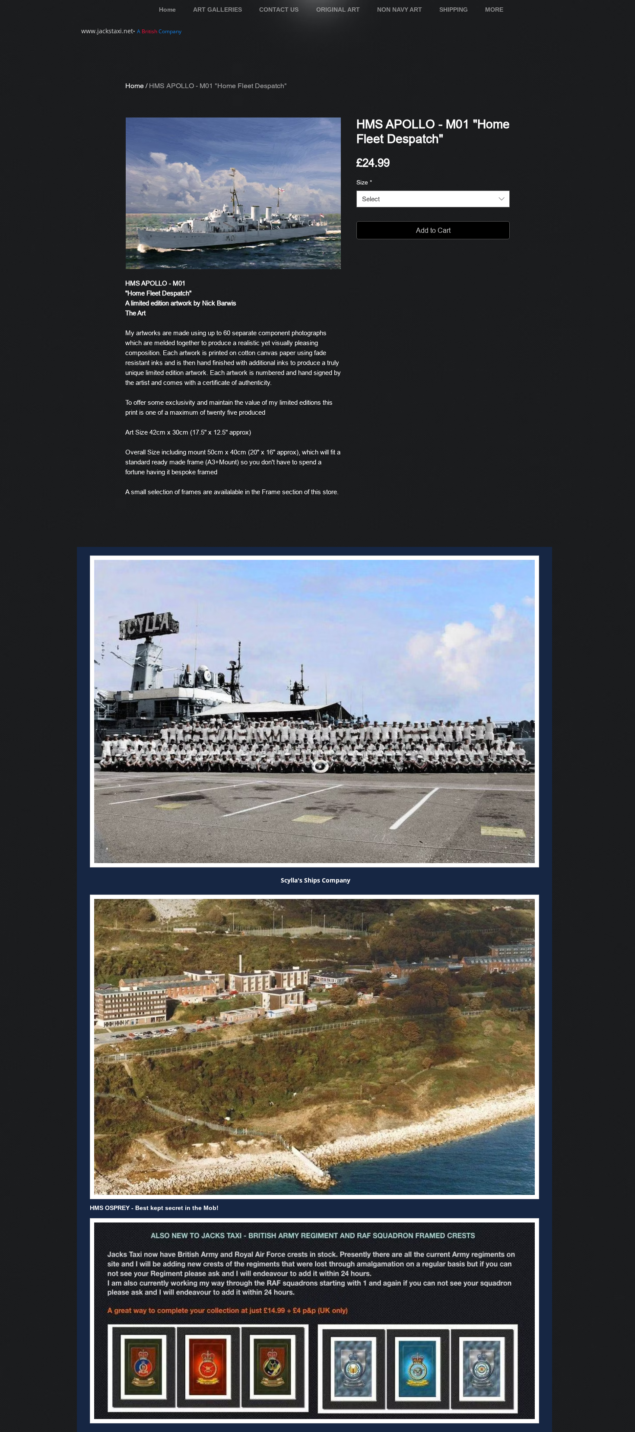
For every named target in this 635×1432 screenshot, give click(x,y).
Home (134, 86)
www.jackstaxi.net (107, 31)
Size (364, 182)
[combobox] (433, 199)
